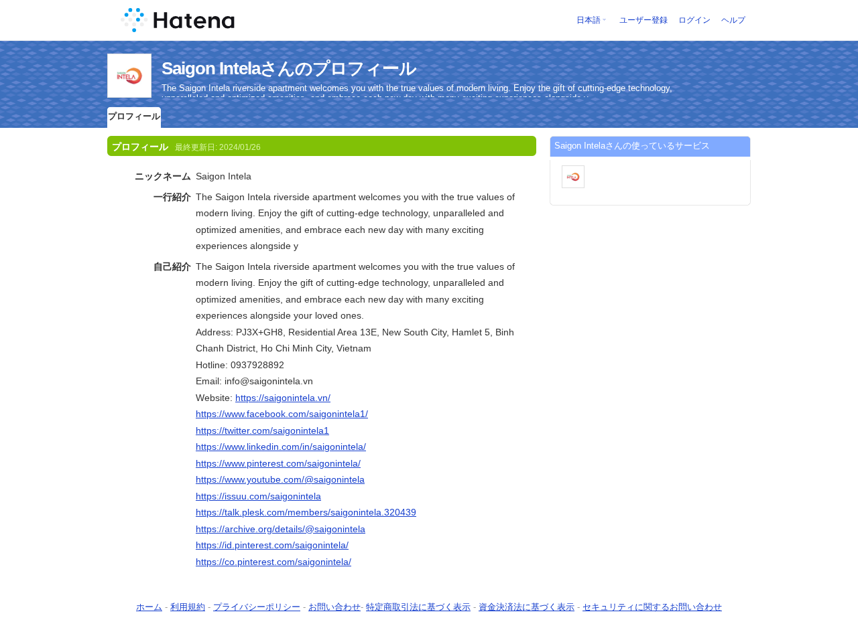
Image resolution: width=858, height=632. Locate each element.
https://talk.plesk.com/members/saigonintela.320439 (306, 512)
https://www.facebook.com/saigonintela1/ (282, 413)
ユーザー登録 (643, 20)
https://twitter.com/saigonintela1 (262, 430)
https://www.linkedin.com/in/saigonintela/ (281, 446)
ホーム (149, 607)
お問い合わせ (334, 607)
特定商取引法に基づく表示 (418, 607)
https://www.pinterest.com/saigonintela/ (278, 463)
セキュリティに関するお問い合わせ (652, 607)
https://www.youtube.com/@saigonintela (280, 479)
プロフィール (134, 116)
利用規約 (187, 607)
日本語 (588, 20)
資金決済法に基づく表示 (526, 607)
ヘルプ (733, 20)
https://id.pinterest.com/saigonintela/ (272, 545)
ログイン (694, 20)
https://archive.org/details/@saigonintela (280, 529)
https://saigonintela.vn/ (282, 397)
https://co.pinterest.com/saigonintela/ (273, 561)
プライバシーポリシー (256, 607)
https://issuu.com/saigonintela (258, 496)
